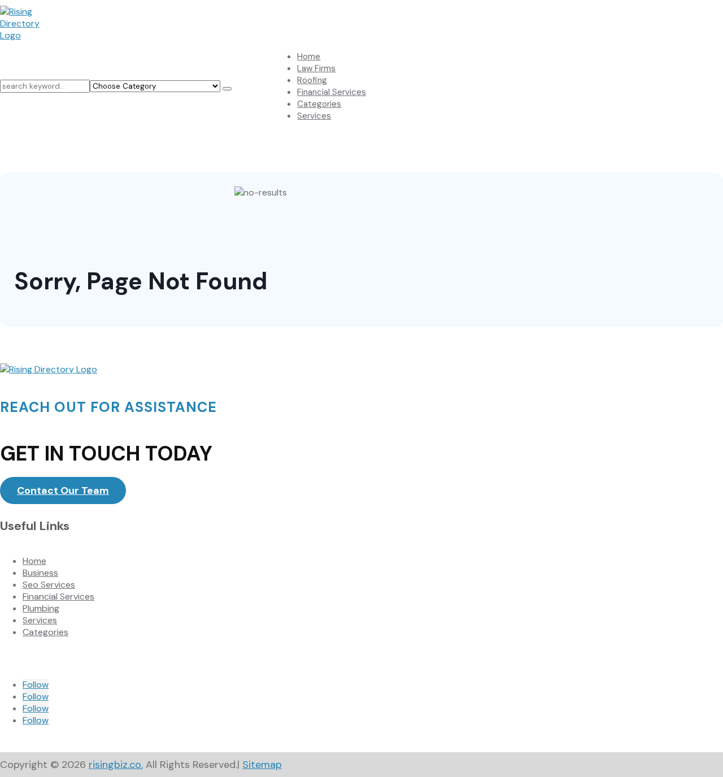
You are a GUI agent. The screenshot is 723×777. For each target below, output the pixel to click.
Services (314, 115)
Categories (319, 104)
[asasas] (227, 88)
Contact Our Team (63, 490)
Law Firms (316, 68)
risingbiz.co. (116, 764)
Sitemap (262, 764)
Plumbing (41, 608)
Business (40, 573)
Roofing (312, 80)
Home (308, 56)
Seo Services (49, 585)
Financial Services (331, 92)
